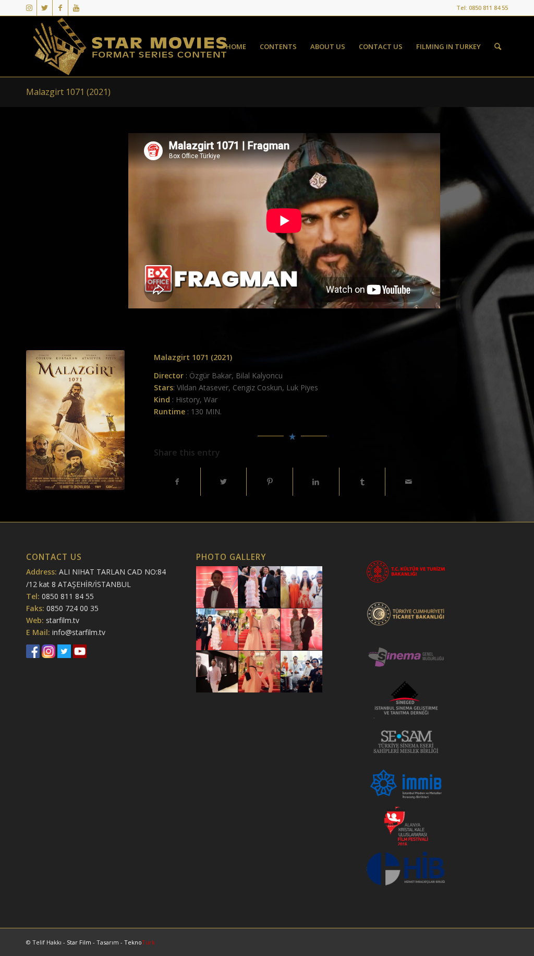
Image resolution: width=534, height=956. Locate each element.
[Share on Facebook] (177, 482)
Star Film (80, 942)
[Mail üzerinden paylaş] (408, 482)
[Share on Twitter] (224, 482)
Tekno (139, 942)
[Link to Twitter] (44, 8)
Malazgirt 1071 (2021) (68, 92)
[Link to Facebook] (60, 8)
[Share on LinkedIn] (316, 482)
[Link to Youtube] (76, 8)
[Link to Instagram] (29, 8)
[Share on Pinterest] (270, 482)
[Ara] (498, 46)
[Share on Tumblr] (362, 482)
